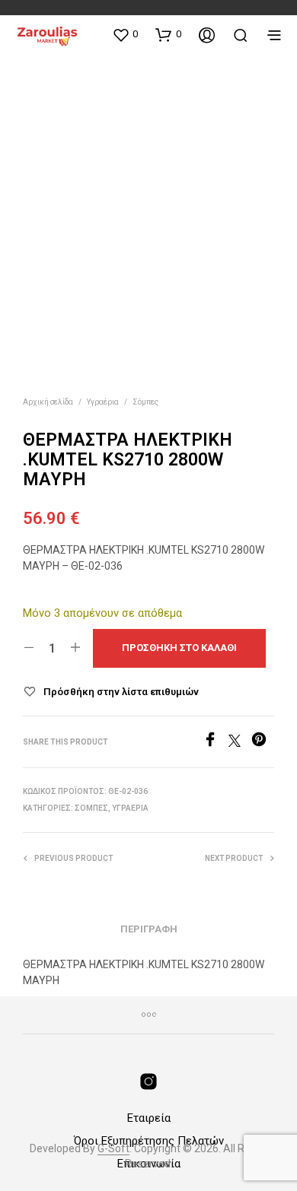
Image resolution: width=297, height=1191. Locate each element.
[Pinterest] (262, 742)
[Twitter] (239, 742)
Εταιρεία (149, 1118)
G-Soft (113, 1148)
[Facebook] (215, 742)
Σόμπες (145, 402)
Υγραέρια (103, 402)
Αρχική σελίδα (48, 402)
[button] (125, 34)
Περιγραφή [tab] (148, 929)
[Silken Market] (148, 1081)
